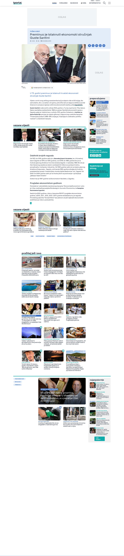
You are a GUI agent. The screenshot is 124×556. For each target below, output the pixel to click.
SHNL (84, 3)
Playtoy (98, 0)
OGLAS (62, 17)
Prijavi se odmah (94, 175)
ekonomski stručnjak (64, 236)
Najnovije (74, 3)
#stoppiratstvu (95, 3)
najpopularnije (97, 380)
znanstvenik (51, 236)
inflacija (18, 381)
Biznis (54, 3)
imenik (92, 0)
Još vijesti (98, 438)
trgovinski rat (19, 379)
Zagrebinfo (78, 105)
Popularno (63, 3)
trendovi (17, 384)
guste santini (40, 236)
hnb (32, 236)
